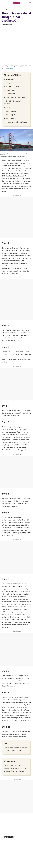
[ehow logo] (16, 3)
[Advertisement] (16, 44)
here (11, 68)
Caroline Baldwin (7, 24)
